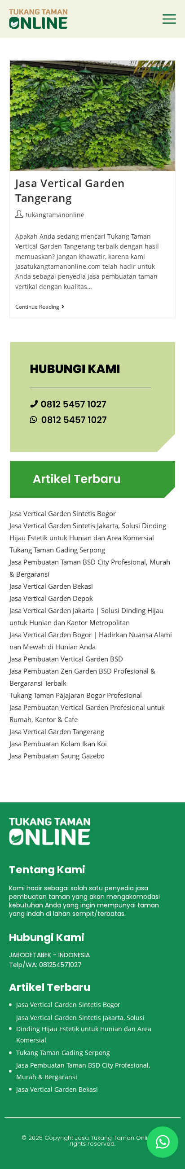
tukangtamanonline (55, 214)
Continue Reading (39, 307)
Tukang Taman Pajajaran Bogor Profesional (75, 695)
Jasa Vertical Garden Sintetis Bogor (62, 513)
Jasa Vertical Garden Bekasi (51, 586)
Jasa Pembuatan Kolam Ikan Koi (58, 743)
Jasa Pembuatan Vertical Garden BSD (66, 658)
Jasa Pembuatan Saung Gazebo (57, 755)
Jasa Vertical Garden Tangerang (70, 190)
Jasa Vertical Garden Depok (51, 598)
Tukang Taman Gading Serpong (57, 549)
